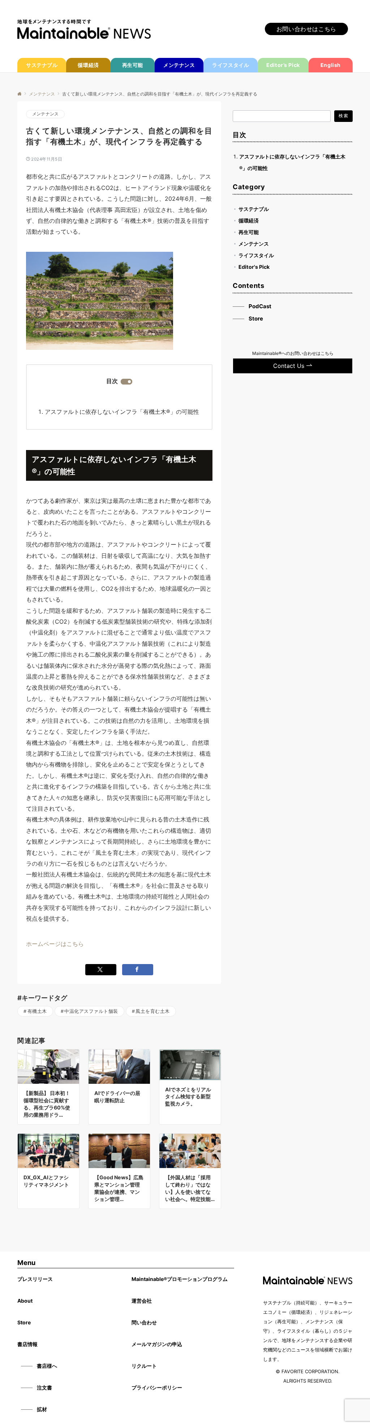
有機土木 (37, 1011)
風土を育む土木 (152, 1011)
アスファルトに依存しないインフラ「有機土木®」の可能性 (122, 411)
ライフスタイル (256, 255)
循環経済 (248, 220)
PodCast (260, 306)
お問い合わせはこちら (306, 29)
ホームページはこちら (55, 943)
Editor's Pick (254, 267)
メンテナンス (45, 113)
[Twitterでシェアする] (100, 969)
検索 (343, 115)
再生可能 (248, 232)
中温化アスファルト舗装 (91, 1011)
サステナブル (253, 209)
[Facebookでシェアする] (137, 969)
